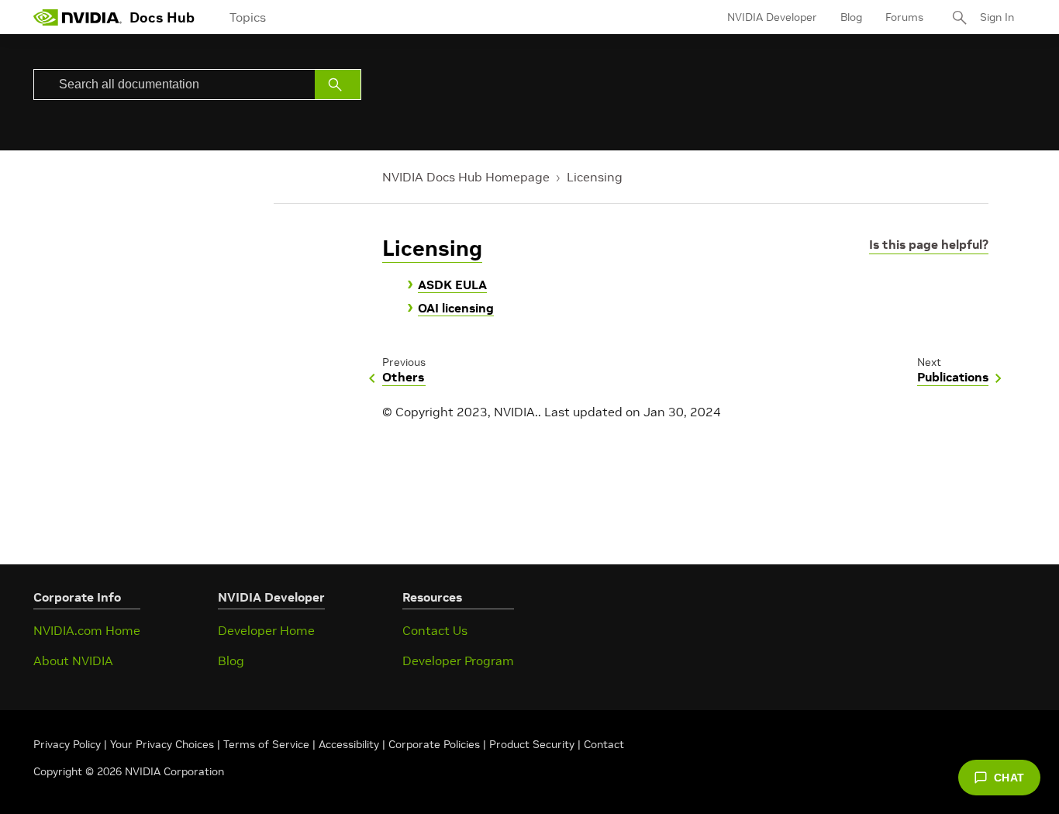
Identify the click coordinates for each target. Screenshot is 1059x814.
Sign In (997, 17)
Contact (604, 744)
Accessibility (349, 744)
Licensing (595, 177)
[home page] (77, 17)
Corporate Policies (434, 744)
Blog (851, 17)
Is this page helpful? (928, 244)
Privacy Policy (68, 744)
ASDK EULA (452, 284)
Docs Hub (162, 17)
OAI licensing (456, 308)
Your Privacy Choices (162, 744)
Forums (904, 17)
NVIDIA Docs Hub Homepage (466, 177)
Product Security (531, 744)
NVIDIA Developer (772, 17)
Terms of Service (266, 744)
